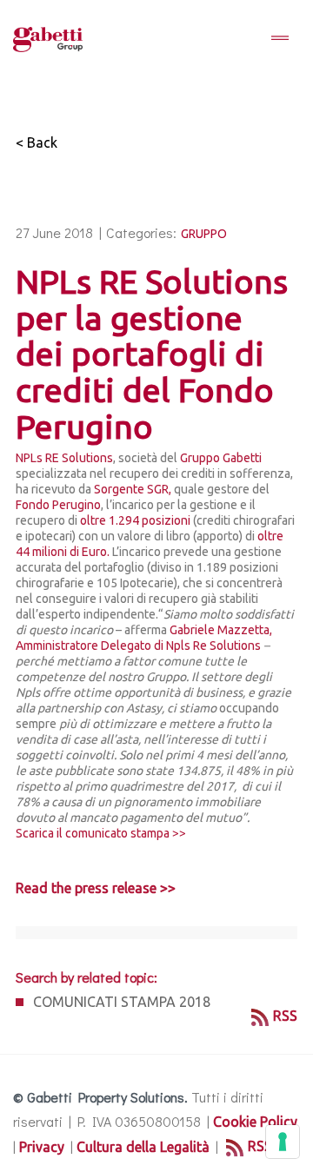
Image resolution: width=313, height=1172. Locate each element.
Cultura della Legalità (143, 1147)
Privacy (41, 1147)
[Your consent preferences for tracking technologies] (282, 1141)
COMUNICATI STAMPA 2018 (121, 1002)
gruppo (204, 234)
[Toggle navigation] (280, 39)
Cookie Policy (255, 1121)
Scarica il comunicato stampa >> (101, 833)
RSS (285, 1015)
